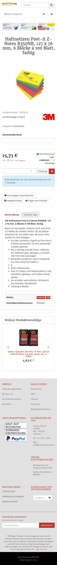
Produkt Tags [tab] (30, 214)
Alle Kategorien (14, 14)
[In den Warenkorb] (52, 171)
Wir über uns (7, 394)
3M (48, 297)
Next (48, 347)
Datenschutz (36, 389)
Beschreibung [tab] (12, 214)
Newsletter (7, 404)
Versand (22, 160)
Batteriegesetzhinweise (41, 409)
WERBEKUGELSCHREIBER (13, 496)
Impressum (35, 404)
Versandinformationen (11, 399)
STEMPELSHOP (8, 491)
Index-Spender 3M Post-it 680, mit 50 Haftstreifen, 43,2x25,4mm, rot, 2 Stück (28, 354)
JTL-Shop (33, 560)
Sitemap (34, 399)
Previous (8, 347)
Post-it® (41, 297)
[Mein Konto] (51, 14)
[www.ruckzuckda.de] (9, 3)
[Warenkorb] (43, 14)
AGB (33, 394)
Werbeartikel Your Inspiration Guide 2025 (42, 466)
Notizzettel (18, 126)
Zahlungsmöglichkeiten (12, 389)
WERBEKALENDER (9, 501)
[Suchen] (51, 5)
